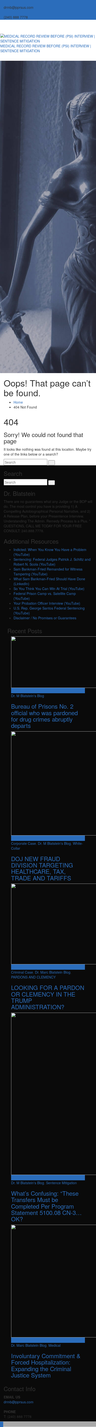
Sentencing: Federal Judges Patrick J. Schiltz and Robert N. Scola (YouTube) (52, 562)
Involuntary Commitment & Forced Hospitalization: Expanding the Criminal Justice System (45, 1365)
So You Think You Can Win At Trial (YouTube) (49, 588)
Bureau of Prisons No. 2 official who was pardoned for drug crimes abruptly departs (44, 716)
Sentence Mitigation (61, 1182)
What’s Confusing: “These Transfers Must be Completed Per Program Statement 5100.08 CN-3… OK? (46, 1206)
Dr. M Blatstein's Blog (27, 695)
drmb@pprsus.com (18, 1401)
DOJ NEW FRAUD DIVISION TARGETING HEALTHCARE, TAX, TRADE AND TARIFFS (42, 868)
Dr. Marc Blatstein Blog (52, 972)
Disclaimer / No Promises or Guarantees (45, 617)
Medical (54, 1345)
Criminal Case (22, 972)
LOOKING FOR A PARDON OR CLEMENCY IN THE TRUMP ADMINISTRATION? (47, 997)
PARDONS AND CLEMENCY (33, 977)
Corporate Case (23, 843)
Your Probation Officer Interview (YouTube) (47, 603)
